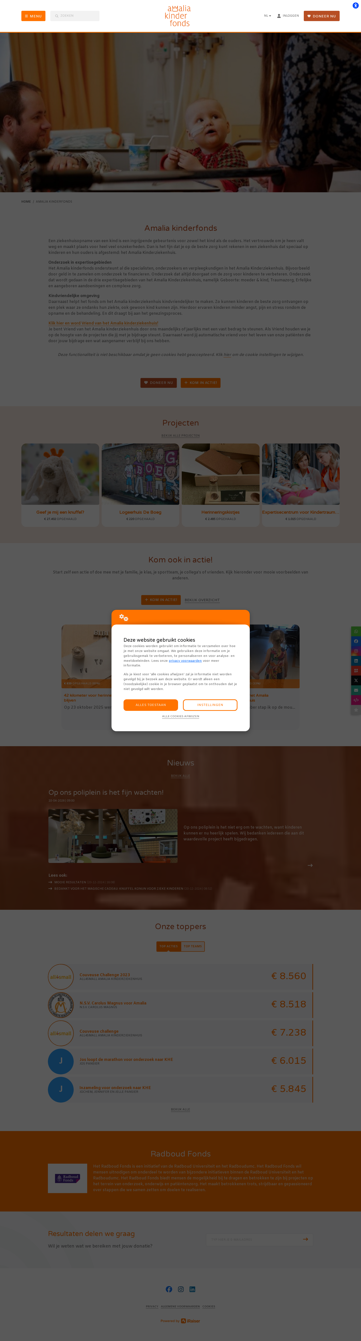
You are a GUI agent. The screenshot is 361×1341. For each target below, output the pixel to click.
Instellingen (210, 705)
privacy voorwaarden (185, 661)
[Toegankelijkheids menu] (356, 5)
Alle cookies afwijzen (180, 716)
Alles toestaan (151, 705)
